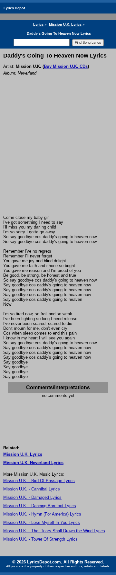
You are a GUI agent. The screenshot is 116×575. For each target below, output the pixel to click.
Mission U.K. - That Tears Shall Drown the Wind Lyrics (54, 530)
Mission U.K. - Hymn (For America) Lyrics (42, 514)
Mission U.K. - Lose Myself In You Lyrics (41, 522)
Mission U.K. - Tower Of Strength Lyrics (40, 539)
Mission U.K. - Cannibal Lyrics (31, 489)
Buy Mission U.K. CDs (66, 66)
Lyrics (38, 24)
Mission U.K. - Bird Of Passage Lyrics (39, 480)
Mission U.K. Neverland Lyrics (33, 462)
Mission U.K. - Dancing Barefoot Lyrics (39, 505)
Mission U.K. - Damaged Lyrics (32, 497)
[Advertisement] (58, 154)
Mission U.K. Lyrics (65, 24)
